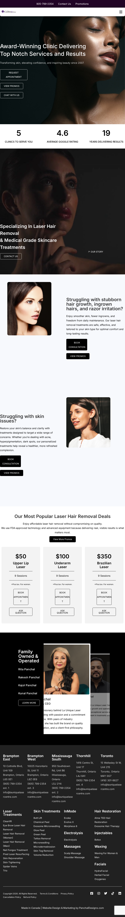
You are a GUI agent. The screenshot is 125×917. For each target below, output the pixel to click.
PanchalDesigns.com (91, 907)
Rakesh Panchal (29, 677)
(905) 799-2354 (12, 783)
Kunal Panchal (27, 693)
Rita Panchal (26, 669)
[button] (120, 12)
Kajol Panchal (27, 685)
